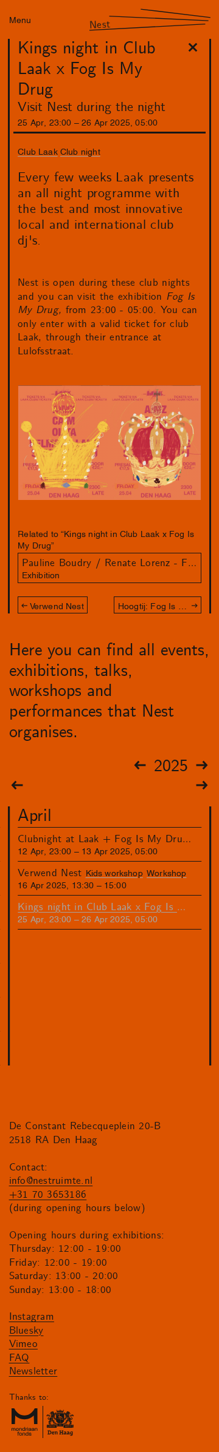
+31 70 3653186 (48, 1194)
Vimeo (23, 1344)
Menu (20, 19)
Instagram (31, 1316)
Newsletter (33, 1371)
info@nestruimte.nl (51, 1180)
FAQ (19, 1358)
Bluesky (26, 1330)
